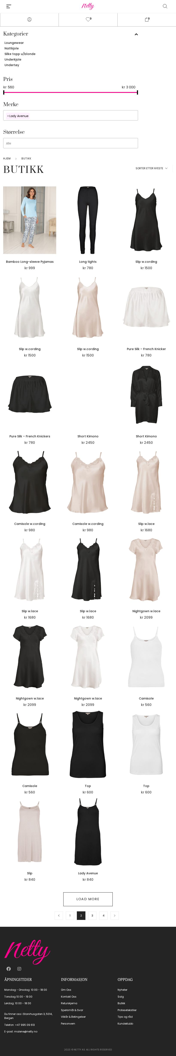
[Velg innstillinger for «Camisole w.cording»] (55, 488)
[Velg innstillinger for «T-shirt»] (171, 838)
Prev (59, 915)
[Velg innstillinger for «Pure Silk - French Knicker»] (171, 314)
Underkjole (13, 59)
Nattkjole (12, 48)
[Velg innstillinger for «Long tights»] (113, 226)
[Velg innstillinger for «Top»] (113, 751)
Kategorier (15, 34)
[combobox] (70, 115)
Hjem (7, 158)
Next (114, 915)
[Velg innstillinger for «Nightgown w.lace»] (171, 576)
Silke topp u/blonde (20, 54)
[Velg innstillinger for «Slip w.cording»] (171, 226)
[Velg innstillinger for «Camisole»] (171, 663)
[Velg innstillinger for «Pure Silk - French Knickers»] (55, 401)
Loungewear (14, 43)
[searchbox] (60, 115)
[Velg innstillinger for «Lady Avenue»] (113, 838)
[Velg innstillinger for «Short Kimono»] (113, 401)
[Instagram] (19, 969)
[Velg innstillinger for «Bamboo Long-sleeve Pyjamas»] (55, 226)
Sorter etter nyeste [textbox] (149, 168)
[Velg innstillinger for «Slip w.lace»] (171, 488)
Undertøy (12, 65)
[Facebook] (8, 969)
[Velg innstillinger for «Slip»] (55, 838)
